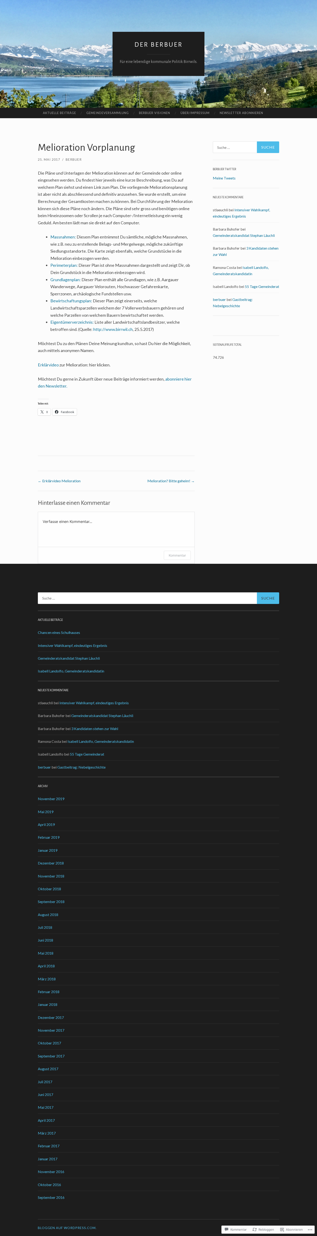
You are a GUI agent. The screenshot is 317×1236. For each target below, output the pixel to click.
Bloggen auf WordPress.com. (67, 1228)
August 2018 (48, 914)
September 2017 (51, 1056)
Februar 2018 (48, 991)
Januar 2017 (47, 1159)
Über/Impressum (195, 113)
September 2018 (51, 901)
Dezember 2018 (51, 863)
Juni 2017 (45, 1094)
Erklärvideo (48, 364)
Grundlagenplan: (65, 279)
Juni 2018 (45, 940)
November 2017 (51, 1030)
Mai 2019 (45, 811)
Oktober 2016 (49, 1184)
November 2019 (51, 798)
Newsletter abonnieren (241, 113)
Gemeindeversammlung (107, 113)
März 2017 (47, 1133)
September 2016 (51, 1197)
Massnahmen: (63, 236)
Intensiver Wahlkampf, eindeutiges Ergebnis (72, 645)
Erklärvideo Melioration (59, 481)
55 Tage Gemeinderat (262, 286)
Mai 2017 (45, 1107)
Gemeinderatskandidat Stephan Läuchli (244, 235)
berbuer (74, 159)
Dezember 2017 (51, 1017)
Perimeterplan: (64, 265)
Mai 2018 (45, 953)
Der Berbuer (158, 44)
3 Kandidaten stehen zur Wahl (94, 728)
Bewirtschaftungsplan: (71, 300)
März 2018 (47, 979)
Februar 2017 (48, 1146)
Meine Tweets (224, 178)
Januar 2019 (47, 850)
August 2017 (48, 1068)
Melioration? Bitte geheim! (171, 481)
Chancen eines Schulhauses (59, 632)
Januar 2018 (47, 1004)
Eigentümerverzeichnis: (72, 322)
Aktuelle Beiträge (59, 113)
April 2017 (46, 1120)
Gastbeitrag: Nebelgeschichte (81, 767)
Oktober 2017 (49, 1043)
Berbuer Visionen (154, 113)
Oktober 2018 (49, 889)
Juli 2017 (45, 1081)
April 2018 (46, 966)
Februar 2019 (48, 837)
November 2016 (51, 1171)
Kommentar (177, 555)
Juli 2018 (45, 927)
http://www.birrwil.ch (113, 329)
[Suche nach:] (246, 147)
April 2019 (46, 824)
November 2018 (51, 876)
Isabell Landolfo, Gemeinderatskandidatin (71, 671)
